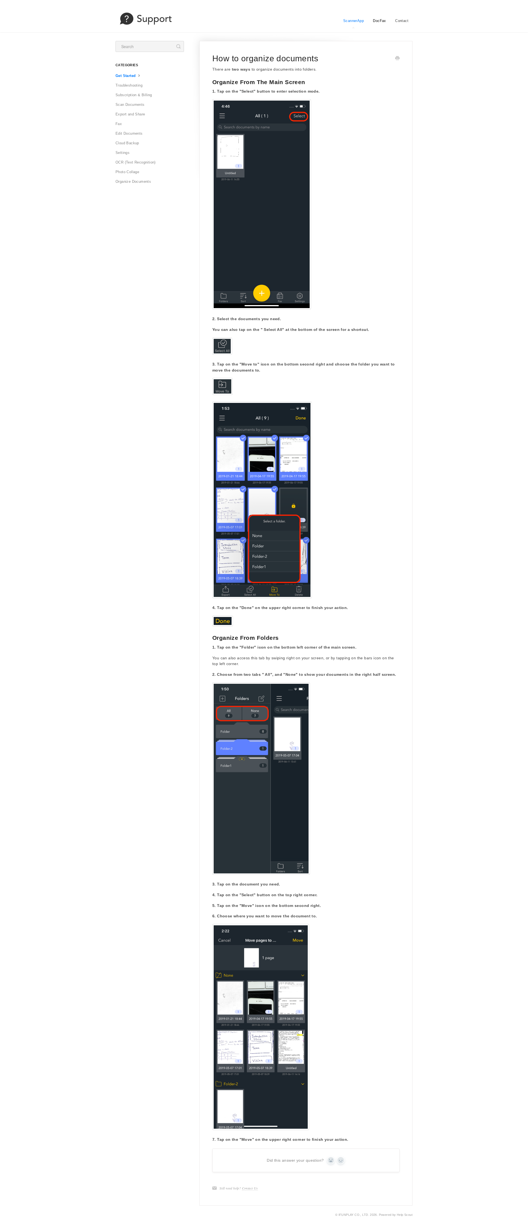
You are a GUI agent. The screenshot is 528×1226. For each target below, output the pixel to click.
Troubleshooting (129, 85)
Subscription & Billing (134, 95)
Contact (401, 21)
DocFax (379, 21)
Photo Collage (127, 172)
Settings (123, 153)
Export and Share (130, 114)
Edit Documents (129, 133)
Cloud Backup (127, 143)
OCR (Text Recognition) (136, 162)
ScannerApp (353, 21)
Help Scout (405, 1214)
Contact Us (250, 1188)
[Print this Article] (397, 59)
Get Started (126, 76)
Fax (119, 124)
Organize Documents (133, 181)
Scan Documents (130, 105)
